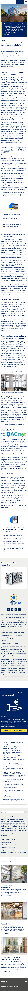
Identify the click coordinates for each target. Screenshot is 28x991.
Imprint (13, 988)
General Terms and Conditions (7, 986)
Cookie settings (4, 988)
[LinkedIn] (24, 982)
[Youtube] (26, 982)
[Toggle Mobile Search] (18, 2)
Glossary (9, 988)
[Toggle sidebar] (22, 2)
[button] (20, 982)
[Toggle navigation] (26, 2)
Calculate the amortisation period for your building (14, 730)
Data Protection (16, 986)
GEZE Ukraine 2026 (4, 984)
